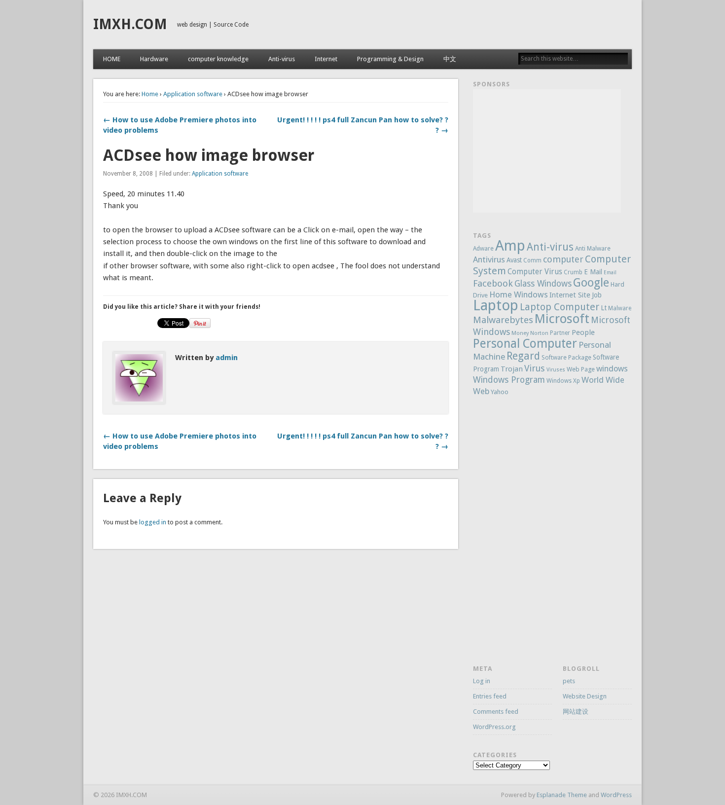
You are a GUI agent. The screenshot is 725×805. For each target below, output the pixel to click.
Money (520, 333)
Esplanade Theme (562, 795)
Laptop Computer (559, 307)
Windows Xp (563, 380)
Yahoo (499, 392)
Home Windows (518, 294)
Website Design (585, 696)
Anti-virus (281, 59)
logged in (152, 522)
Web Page (581, 369)
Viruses (555, 369)
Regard (523, 356)
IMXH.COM (130, 24)
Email (610, 272)
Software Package (566, 357)
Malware (619, 308)
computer (563, 259)
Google (591, 283)
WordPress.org (494, 727)
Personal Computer (525, 343)
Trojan (512, 369)
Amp (510, 245)
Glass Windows (543, 284)
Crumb (573, 272)
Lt (604, 308)
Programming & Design (390, 59)
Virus (534, 368)
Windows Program (509, 380)
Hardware (154, 59)
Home (150, 94)
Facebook (493, 283)
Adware (483, 248)
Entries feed (490, 696)
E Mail (593, 272)
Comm (532, 260)
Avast (514, 260)
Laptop (495, 305)
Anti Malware (593, 248)
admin (227, 357)
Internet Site (569, 295)
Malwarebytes (503, 320)
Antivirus (489, 259)
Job (597, 295)
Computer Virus (535, 271)
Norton (539, 333)
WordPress (616, 795)
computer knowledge (218, 59)
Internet (326, 59)
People (583, 332)
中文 (449, 59)
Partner (560, 332)
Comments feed (495, 711)
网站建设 (575, 711)
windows (612, 368)
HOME (111, 59)
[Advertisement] (547, 151)
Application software (192, 94)
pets (569, 681)
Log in (481, 681)
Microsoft (562, 318)
